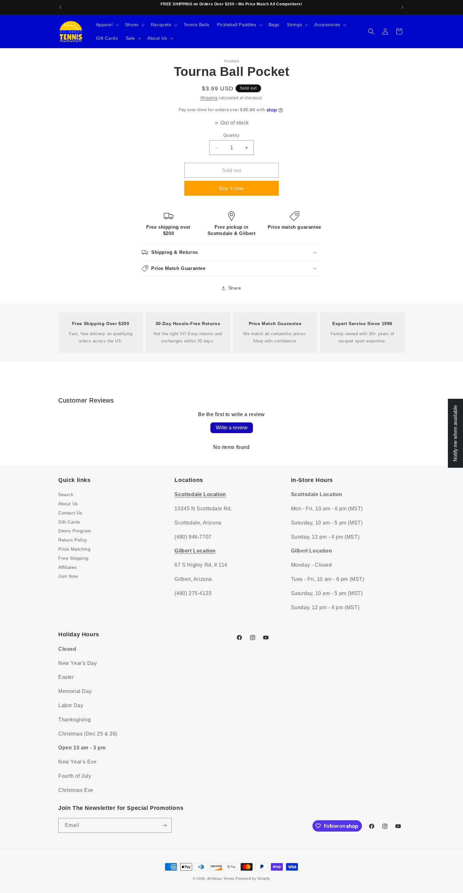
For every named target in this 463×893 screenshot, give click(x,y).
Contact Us (70, 512)
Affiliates (67, 567)
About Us (68, 503)
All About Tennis (221, 878)
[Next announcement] (402, 7)
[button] (106, 24)
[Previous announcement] (60, 7)
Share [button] (234, 287)
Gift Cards (69, 521)
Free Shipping (73, 558)
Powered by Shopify (253, 878)
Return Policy (72, 539)
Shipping (209, 98)
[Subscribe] (164, 825)
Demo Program (74, 530)
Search (66, 494)
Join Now (68, 576)
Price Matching (74, 549)
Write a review (232, 427)
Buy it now (231, 188)
